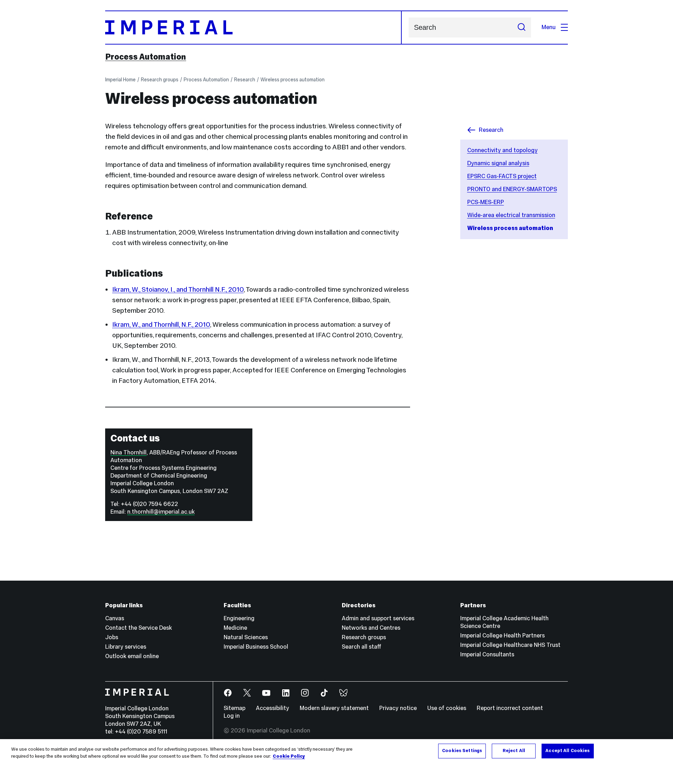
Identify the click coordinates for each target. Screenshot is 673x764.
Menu (549, 27)
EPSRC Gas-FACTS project (502, 176)
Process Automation (145, 57)
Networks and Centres (371, 627)
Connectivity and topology (502, 150)
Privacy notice (398, 708)
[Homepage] (253, 28)
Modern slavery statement (334, 708)
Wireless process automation (292, 79)
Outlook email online (132, 656)
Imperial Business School (256, 646)
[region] (336, 751)
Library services (125, 646)
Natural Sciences (246, 637)
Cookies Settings (462, 750)
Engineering (239, 618)
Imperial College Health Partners (502, 635)
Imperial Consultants (487, 654)
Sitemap (234, 708)
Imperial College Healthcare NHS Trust (510, 645)
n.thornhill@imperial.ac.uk (161, 511)
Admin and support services (378, 618)
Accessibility (272, 708)
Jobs (111, 637)
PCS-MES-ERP (485, 202)
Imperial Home (120, 79)
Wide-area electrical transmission (511, 215)
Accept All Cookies (567, 750)
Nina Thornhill (128, 452)
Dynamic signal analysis (498, 163)
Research (244, 79)
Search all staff (361, 646)
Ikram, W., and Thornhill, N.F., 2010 (161, 324)
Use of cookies (446, 708)
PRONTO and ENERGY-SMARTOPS (512, 189)
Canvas (114, 618)
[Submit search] (521, 28)
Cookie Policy (289, 756)
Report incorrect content (510, 708)
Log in (232, 715)
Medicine (235, 627)
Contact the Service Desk (138, 627)
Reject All (514, 750)
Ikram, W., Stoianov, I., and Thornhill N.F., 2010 (178, 289)
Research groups (159, 79)
